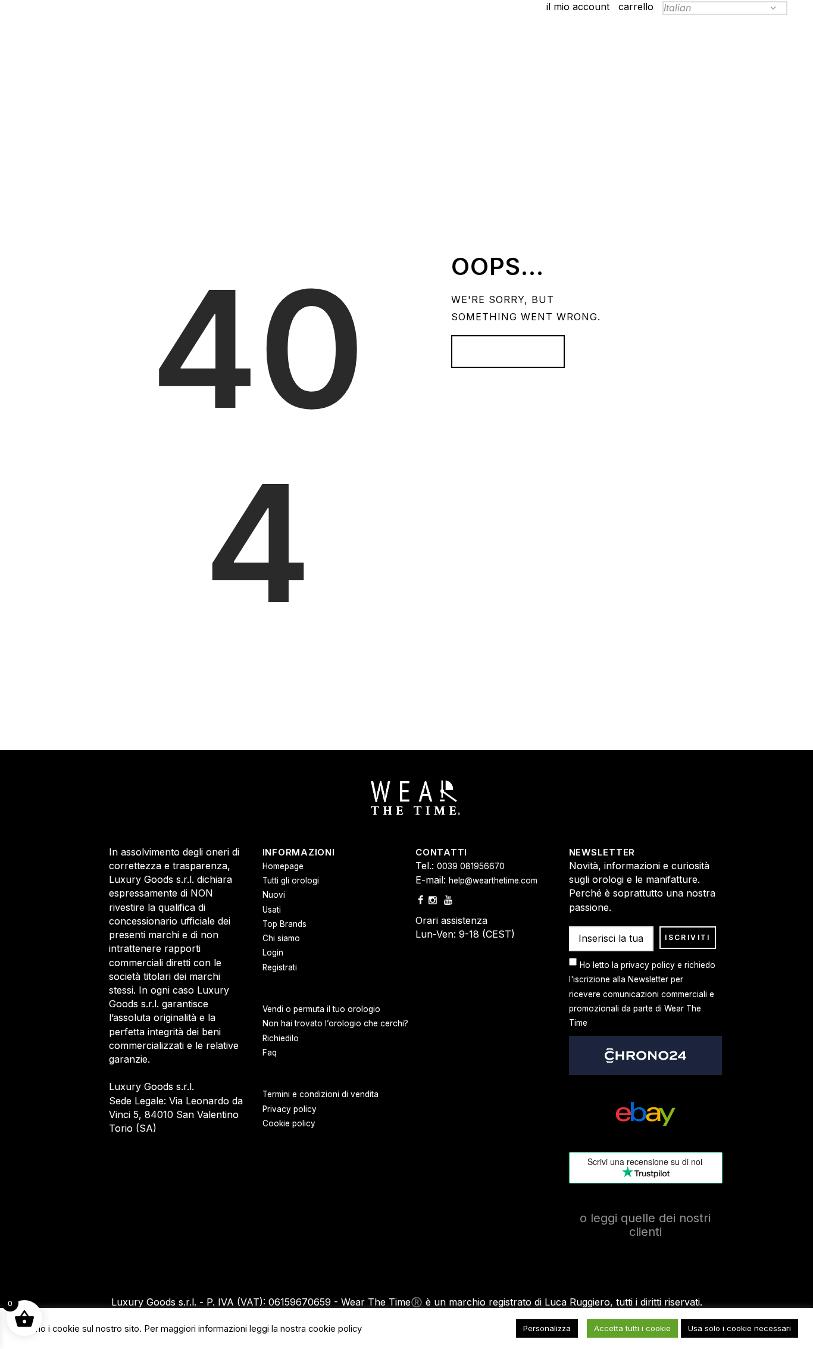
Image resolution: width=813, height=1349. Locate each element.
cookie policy (335, 1328)
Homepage (502, 352)
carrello (635, 7)
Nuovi (273, 895)
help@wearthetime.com (493, 880)
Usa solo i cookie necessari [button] (739, 1328)
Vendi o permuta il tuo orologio (321, 1009)
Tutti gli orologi (290, 880)
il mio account (577, 7)
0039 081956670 (471, 866)
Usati (271, 909)
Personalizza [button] (547, 1328)
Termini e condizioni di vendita (320, 1094)
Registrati (279, 967)
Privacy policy (289, 1109)
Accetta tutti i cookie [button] (632, 1328)
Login (272, 952)
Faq (269, 1052)
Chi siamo (281, 938)
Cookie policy (288, 1123)
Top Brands (284, 924)
